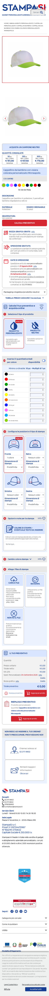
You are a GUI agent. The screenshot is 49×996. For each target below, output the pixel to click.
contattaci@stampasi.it (13, 807)
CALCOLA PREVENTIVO (24, 223)
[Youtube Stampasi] (25, 911)
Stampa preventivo (16, 693)
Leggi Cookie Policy (11, 985)
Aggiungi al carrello (38, 693)
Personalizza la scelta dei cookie (33, 985)
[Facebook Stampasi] (11, 911)
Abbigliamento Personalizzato (21, 23)
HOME (6, 23)
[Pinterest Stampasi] (16, 911)
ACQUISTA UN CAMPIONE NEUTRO (24, 147)
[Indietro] (5, 118)
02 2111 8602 (27, 284)
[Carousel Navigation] (24, 118)
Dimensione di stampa (11, 462)
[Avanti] (44, 118)
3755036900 (9, 804)
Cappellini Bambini (24, 26)
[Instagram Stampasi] (20, 911)
